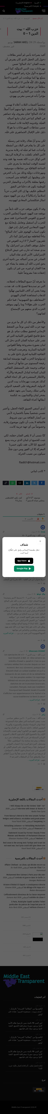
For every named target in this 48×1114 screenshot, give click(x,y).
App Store (22, 561)
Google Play (22, 568)
